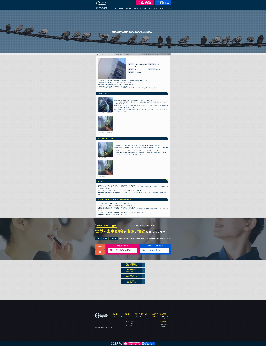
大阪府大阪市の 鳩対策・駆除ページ (135, 270)
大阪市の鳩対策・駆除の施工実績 (151, 54)
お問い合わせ (165, 2)
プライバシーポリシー (166, 316)
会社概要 (163, 314)
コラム (169, 8)
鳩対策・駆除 (119, 54)
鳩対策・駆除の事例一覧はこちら (135, 281)
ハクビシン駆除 (129, 321)
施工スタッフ (164, 324)
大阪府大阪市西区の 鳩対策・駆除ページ (135, 264)
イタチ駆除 (128, 319)
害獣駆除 (128, 8)
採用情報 (163, 321)
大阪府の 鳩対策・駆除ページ (135, 276)
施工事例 (162, 8)
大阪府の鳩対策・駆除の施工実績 (133, 54)
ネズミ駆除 (128, 316)
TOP (115, 8)
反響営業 (163, 326)
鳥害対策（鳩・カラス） (140, 8)
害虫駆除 (121, 8)
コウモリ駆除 (129, 325)
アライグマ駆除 (129, 323)
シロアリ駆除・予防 (118, 316)
